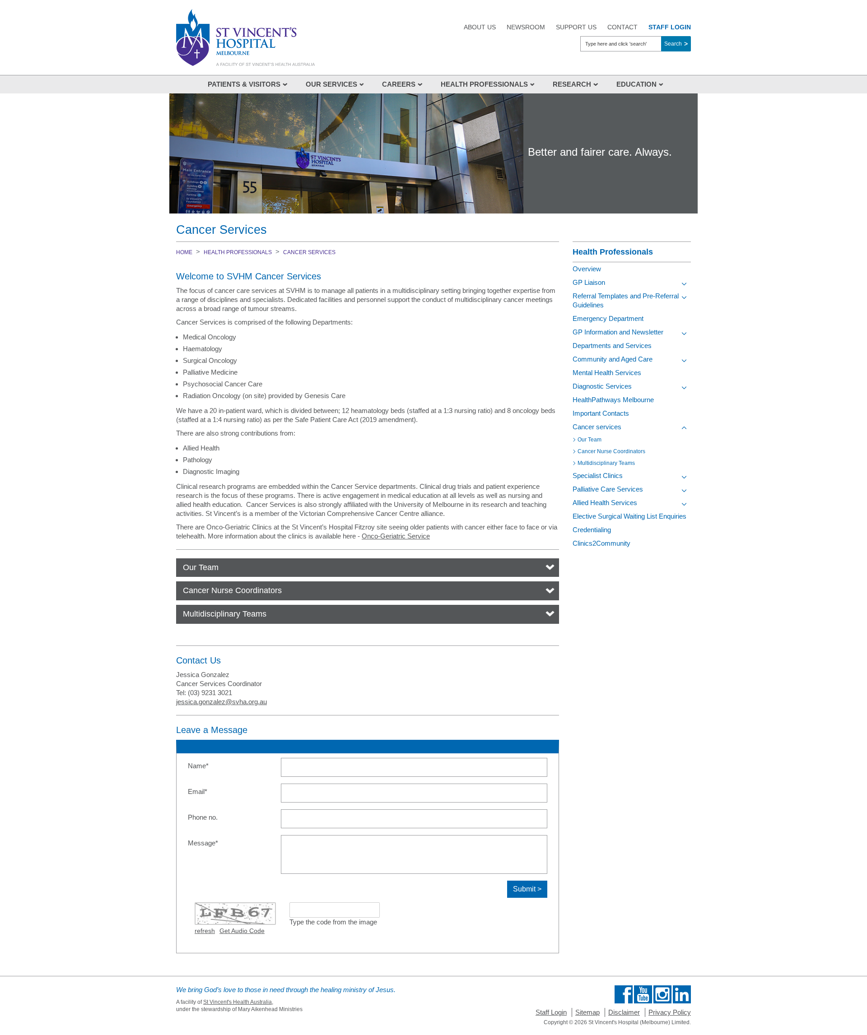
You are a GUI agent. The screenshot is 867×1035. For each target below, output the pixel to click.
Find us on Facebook (624, 994)
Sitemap (587, 1012)
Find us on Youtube (643, 994)
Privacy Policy (669, 1012)
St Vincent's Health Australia (237, 1002)
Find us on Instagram (662, 994)
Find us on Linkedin (682, 994)
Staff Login (551, 1012)
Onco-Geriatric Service (396, 536)
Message (217, 843)
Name (212, 765)
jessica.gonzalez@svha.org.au (221, 701)
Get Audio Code (242, 930)
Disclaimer (624, 1012)
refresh (205, 930)
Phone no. (203, 817)
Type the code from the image (333, 922)
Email (211, 791)
